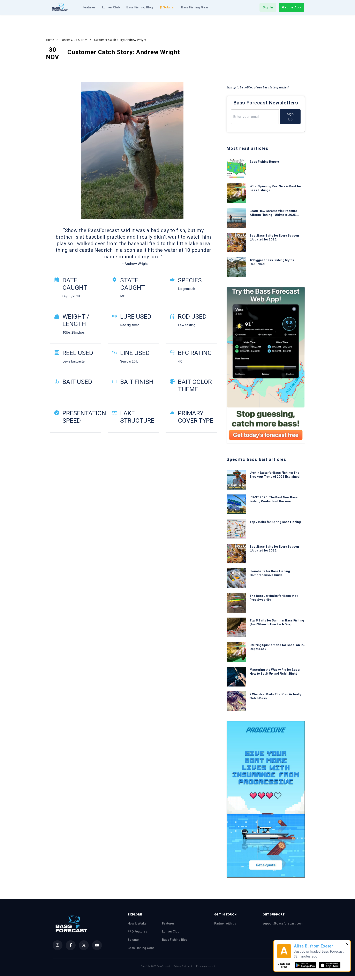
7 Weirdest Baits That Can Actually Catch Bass (275, 696)
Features (89, 7)
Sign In (268, 7)
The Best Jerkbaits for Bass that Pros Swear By (274, 597)
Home (50, 40)
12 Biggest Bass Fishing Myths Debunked (272, 262)
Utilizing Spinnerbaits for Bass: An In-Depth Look (277, 647)
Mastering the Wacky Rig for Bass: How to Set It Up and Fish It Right (275, 671)
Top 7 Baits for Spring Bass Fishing (275, 522)
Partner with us (225, 923)
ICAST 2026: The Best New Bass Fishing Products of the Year (274, 499)
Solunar (169, 7)
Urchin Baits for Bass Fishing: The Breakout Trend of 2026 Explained (275, 474)
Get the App (291, 7)
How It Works (137, 923)
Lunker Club (111, 7)
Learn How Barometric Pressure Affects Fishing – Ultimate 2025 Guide (273, 213)
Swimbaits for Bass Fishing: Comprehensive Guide (270, 573)
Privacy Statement (183, 966)
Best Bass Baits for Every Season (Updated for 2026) (274, 237)
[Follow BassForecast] (57, 945)
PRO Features (137, 931)
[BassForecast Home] (60, 7)
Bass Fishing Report (264, 161)
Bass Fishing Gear (194, 7)
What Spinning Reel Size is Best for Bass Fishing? (275, 188)
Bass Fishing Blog (139, 7)
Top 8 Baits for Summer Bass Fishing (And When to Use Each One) (277, 622)
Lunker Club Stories (74, 40)
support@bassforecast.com (282, 923)
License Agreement (205, 966)
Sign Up (290, 116)
